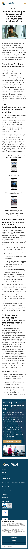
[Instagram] (6, 486)
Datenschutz (9, 546)
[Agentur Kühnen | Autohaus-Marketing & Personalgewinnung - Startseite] (8, 3)
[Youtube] (9, 486)
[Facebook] (3, 486)
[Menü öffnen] (25, 3)
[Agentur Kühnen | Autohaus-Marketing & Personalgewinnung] (5, 513)
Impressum (4, 546)
